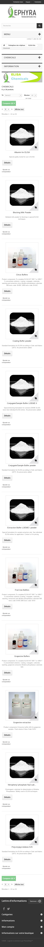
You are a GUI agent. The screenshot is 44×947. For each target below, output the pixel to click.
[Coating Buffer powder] (22, 324)
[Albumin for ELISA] (22, 135)
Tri (2, 95)
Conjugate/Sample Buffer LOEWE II (22, 403)
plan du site (37, 39)
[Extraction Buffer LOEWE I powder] (22, 510)
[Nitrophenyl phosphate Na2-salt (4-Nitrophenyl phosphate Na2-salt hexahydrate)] (22, 768)
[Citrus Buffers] (22, 257)
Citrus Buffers (22, 275)
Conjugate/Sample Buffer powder (22, 465)
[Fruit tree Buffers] (22, 573)
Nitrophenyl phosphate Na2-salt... (22, 785)
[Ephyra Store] (22, 11)
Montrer (27, 95)
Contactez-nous (18, 2)
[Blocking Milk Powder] (22, 195)
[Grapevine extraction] (22, 705)
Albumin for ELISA (22, 152)
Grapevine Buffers (22, 656)
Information (11, 66)
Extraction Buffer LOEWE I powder (22, 528)
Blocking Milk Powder (22, 212)
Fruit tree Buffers (22, 590)
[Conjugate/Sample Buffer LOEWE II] (22, 386)
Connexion (38, 2)
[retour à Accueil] (4, 45)
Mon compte (8, 926)
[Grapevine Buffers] (22, 639)
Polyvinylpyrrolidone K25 (22, 847)
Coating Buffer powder (22, 341)
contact (29, 39)
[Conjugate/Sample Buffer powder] (22, 448)
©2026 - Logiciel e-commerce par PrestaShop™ (17, 941)
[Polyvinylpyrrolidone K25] (22, 830)
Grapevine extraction (22, 722)
